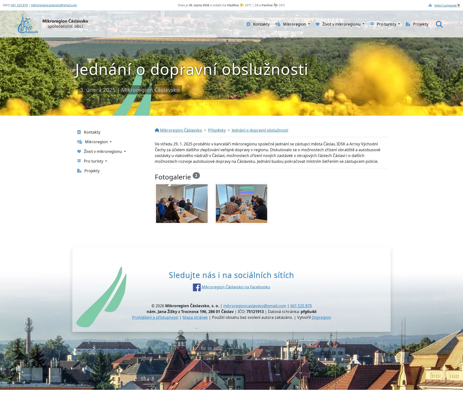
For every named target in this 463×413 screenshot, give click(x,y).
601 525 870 (19, 5)
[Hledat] (439, 24)
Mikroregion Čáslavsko (180, 130)
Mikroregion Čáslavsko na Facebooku (235, 287)
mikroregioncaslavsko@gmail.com (54, 5)
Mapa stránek (195, 317)
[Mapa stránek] (430, 5)
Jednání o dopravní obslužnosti (260, 130)
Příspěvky (217, 130)
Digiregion (321, 317)
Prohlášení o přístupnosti (155, 317)
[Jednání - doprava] (182, 203)
